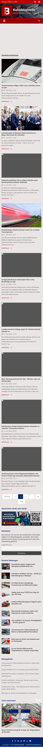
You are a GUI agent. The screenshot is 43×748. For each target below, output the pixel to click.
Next (21, 501)
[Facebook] (12, 741)
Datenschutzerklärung (33, 745)
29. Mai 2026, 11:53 (9, 334)
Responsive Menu (35, 2)
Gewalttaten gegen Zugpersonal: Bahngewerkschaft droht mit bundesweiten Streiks (23, 566)
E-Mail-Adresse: (7, 545)
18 (38, 496)
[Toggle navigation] (4, 21)
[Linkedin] (18, 741)
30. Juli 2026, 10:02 (9, 90)
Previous (7, 496)
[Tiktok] (21, 741)
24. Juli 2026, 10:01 (9, 185)
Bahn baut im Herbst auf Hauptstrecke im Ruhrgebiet (19, 693)
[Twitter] (24, 741)
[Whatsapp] (27, 741)
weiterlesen (5, 101)
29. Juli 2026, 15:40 (9, 138)
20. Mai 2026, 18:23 (9, 384)
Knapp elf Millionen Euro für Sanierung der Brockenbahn (20, 669)
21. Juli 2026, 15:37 (9, 235)
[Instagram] (15, 741)
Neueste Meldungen (10, 560)
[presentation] (36, 700)
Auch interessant (9, 701)
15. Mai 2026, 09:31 (9, 431)
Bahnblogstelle (24, 10)
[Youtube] (30, 741)
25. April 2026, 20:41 (10, 478)
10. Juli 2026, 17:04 (9, 284)
